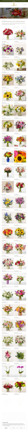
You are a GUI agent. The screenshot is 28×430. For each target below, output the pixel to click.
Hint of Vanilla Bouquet (5, 302)
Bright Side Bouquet (17, 394)
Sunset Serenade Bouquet (5, 256)
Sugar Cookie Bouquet (5, 394)
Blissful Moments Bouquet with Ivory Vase (8, 271)
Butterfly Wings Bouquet (5, 210)
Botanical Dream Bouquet (17, 225)
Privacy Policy (8, 425)
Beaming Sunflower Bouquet (6, 103)
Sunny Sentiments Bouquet (18, 118)
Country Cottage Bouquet (5, 333)
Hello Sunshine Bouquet (17, 72)
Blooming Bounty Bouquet (5, 57)
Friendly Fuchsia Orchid (17, 379)
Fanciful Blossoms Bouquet (18, 210)
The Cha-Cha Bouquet (17, 302)
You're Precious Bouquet (5, 42)
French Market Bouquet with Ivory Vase (19, 42)
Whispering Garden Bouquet (6, 149)
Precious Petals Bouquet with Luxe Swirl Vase (7, 287)
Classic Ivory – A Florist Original (6, 118)
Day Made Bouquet (16, 348)
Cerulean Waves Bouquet (5, 225)
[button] (1, 5)
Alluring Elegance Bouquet (5, 72)
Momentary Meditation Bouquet (6, 348)
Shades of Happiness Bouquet (18, 333)
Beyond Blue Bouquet (17, 57)
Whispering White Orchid (5, 379)
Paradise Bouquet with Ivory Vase (18, 256)
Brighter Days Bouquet (5, 164)
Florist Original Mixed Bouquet (18, 164)
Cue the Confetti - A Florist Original (19, 149)
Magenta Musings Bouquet (18, 271)
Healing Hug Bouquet (17, 103)
